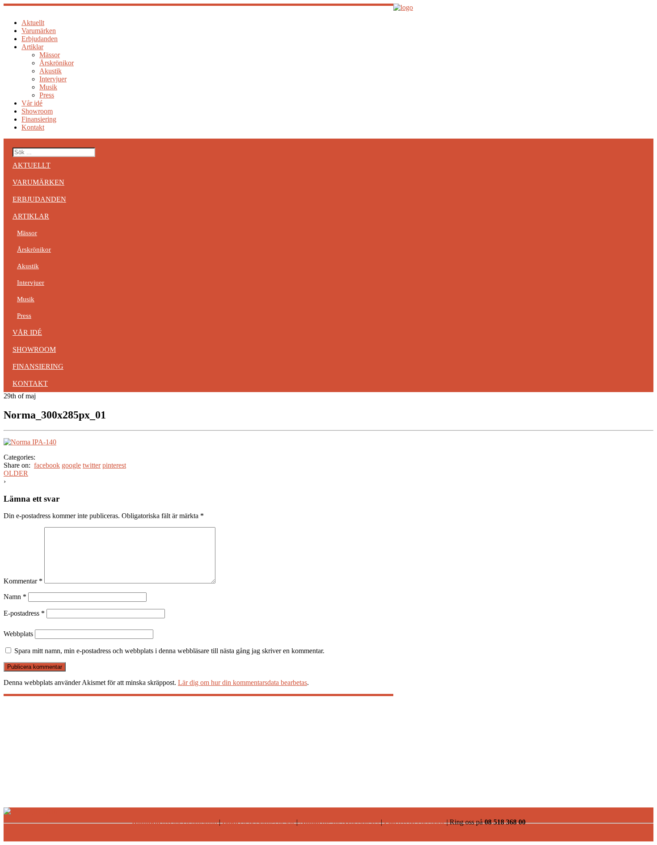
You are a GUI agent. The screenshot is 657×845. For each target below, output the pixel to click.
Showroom (37, 111)
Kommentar (23, 581)
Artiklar (32, 47)
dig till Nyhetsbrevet (339, 822)
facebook (47, 465)
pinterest (114, 465)
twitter (92, 465)
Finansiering (38, 119)
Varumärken (38, 30)
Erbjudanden (39, 38)
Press (46, 95)
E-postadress (24, 613)
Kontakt (32, 127)
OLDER (16, 473)
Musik (48, 87)
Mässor (49, 55)
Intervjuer (53, 79)
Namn (15, 596)
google (71, 465)
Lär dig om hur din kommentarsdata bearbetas (242, 682)
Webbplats (18, 634)
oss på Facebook (414, 822)
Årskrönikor (56, 63)
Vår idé (31, 103)
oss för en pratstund (174, 822)
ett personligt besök (258, 822)
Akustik (50, 71)
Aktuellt (32, 22)
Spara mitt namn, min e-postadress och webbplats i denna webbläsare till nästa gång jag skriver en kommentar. (169, 651)
